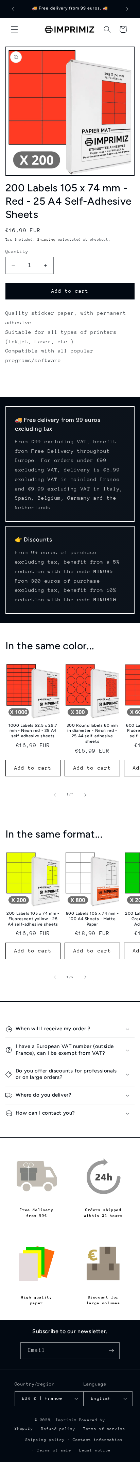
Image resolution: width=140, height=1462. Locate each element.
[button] (14, 29)
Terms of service (104, 1429)
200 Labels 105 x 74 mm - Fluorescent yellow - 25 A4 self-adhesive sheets (32, 918)
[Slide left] (54, 794)
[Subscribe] (111, 1350)
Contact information (98, 1440)
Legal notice (95, 1450)
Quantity (16, 251)
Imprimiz (66, 1420)
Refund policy (58, 1429)
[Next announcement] (127, 8)
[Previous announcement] (12, 8)
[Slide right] (85, 794)
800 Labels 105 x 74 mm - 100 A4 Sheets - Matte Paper (92, 918)
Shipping (46, 240)
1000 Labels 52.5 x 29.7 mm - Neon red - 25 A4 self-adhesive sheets (32, 730)
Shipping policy (45, 1440)
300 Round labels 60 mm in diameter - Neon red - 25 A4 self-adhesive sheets (92, 733)
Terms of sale (54, 1450)
